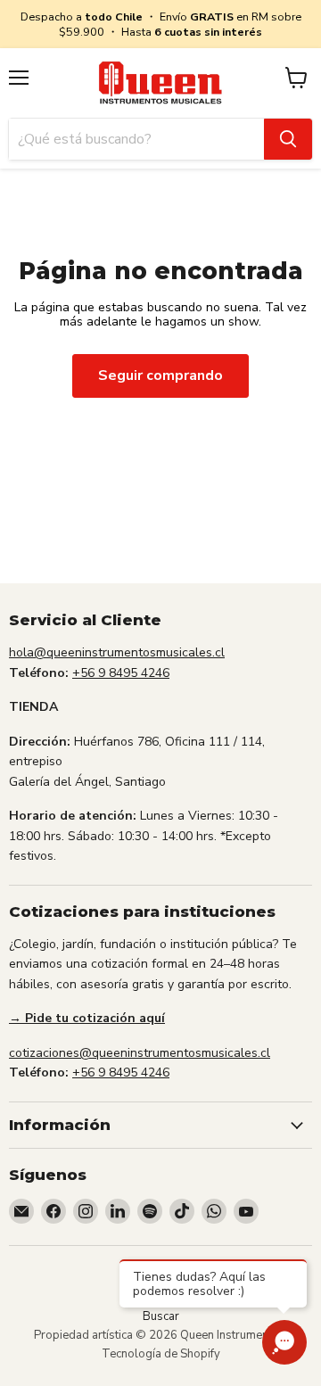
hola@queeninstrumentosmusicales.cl (117, 652)
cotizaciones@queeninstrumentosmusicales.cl (139, 1052)
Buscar (161, 1316)
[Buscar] (288, 139)
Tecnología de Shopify (161, 1354)
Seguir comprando (160, 375)
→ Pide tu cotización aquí (87, 1018)
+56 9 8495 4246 (120, 672)
